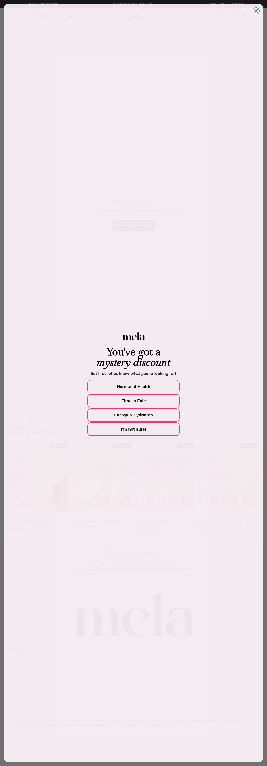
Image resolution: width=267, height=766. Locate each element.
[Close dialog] (256, 11)
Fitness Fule (133, 401)
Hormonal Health (133, 386)
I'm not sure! (133, 429)
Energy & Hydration (133, 415)
